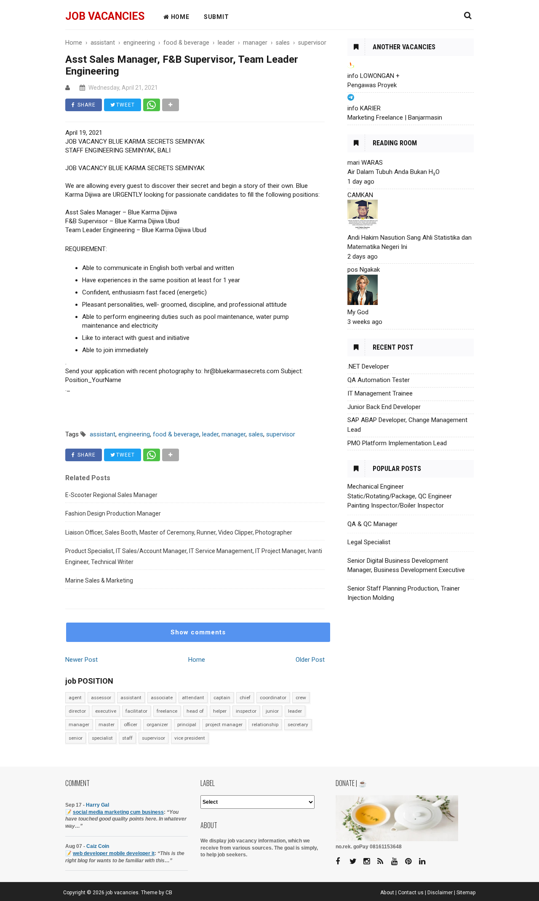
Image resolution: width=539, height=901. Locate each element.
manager (79, 724)
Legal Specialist (368, 542)
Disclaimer (440, 893)
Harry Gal (97, 805)
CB (168, 893)
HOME (179, 16)
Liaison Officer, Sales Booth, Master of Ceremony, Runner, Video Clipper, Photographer (178, 532)
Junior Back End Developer (384, 407)
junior (272, 711)
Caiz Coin (97, 846)
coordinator (273, 697)
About (387, 893)
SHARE (86, 105)
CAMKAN (360, 195)
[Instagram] (369, 861)
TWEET (125, 105)
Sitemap (466, 893)
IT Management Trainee (380, 393)
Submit (216, 16)
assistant (130, 697)
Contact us (411, 893)
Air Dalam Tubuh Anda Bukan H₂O (393, 172)
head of (195, 711)
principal (186, 724)
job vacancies (104, 16)
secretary (298, 724)
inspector (246, 711)
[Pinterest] (411, 861)
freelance (167, 711)
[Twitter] (356, 861)
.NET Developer (368, 366)
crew (301, 697)
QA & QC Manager (372, 524)
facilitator (136, 711)
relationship (265, 724)
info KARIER (364, 108)
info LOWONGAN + (373, 76)
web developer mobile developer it (114, 853)
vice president (189, 738)
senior (76, 738)
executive (105, 711)
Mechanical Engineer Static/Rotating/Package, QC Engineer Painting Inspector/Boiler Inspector (399, 496)
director (77, 711)
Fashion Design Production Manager (113, 513)
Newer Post (81, 659)
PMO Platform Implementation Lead (397, 443)
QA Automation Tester (378, 380)
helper (220, 711)
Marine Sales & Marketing (99, 580)
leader (295, 711)
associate (162, 697)
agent (75, 697)
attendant (193, 697)
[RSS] (383, 861)
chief (245, 697)
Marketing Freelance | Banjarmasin (394, 117)
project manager (224, 724)
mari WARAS (365, 162)
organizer (157, 724)
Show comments (198, 632)
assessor (101, 697)
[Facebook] (342, 861)
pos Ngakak (363, 269)
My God (357, 312)
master (107, 724)
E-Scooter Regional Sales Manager (111, 495)
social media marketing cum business (118, 812)
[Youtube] (397, 861)
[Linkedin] (425, 861)
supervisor (153, 738)
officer (130, 724)
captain (221, 697)
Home (196, 659)
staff (127, 738)
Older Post (310, 659)
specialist (102, 738)
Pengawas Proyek (372, 85)
